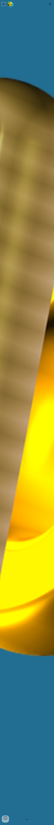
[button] (3, 4)
